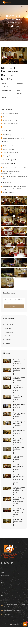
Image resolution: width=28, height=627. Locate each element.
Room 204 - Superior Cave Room (19, 396)
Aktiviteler (3, 579)
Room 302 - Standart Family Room (19, 488)
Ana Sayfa (3, 572)
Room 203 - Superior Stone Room (19, 422)
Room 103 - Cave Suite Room (18, 456)
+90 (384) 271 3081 (9, 614)
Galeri (2, 582)
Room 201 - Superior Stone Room (19, 405)
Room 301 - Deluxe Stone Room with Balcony (18, 466)
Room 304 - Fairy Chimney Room (18, 520)
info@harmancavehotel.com (11, 610)
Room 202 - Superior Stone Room (19, 413)
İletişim (3, 586)
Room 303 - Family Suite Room (18, 509)
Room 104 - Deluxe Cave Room (18, 448)
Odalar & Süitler (5, 575)
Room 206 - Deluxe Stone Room (18, 439)
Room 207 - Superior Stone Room (19, 431)
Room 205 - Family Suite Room (18, 498)
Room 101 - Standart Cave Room (19, 360)
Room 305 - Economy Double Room (18, 387)
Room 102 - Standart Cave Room (19, 369)
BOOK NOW (14, 306)
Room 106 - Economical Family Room (18, 476)
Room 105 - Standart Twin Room (19, 378)
